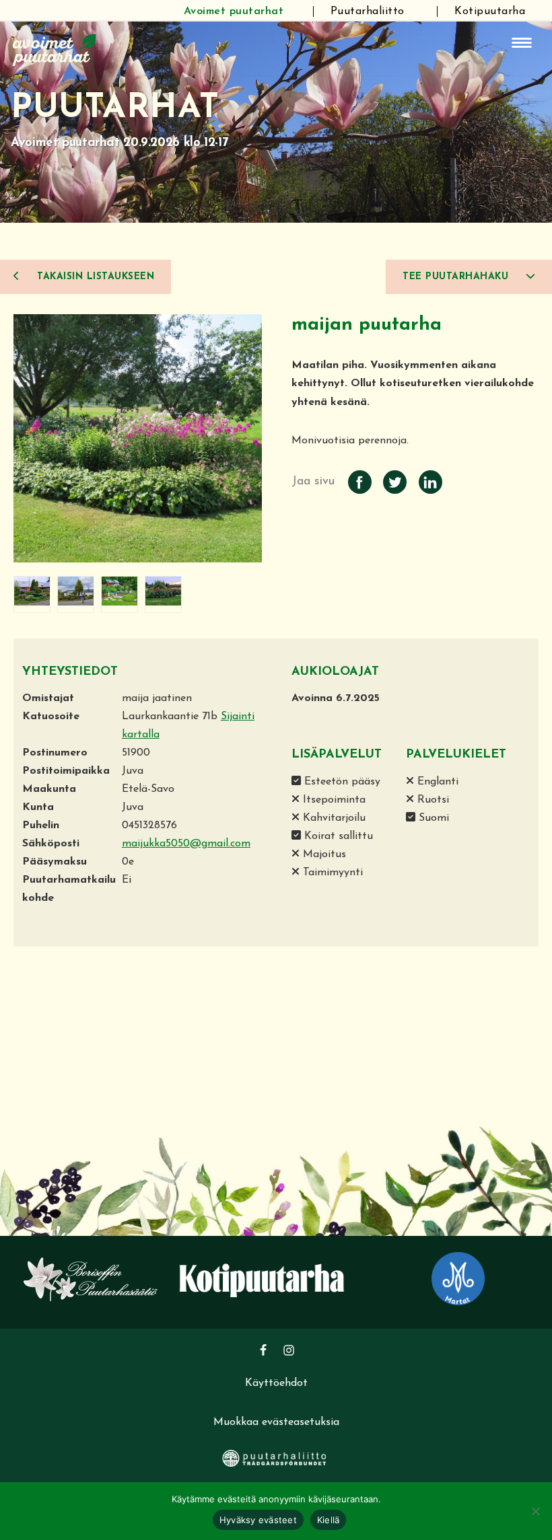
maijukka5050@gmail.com (186, 843)
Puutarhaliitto (368, 11)
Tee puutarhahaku (457, 277)
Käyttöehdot (276, 1383)
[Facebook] (263, 1350)
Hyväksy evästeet (258, 1519)
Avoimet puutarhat (234, 11)
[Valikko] (522, 42)
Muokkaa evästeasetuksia (276, 1422)
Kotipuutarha (489, 11)
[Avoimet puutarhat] (54, 48)
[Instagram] (288, 1350)
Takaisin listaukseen (94, 277)
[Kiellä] (535, 1511)
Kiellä (328, 1519)
